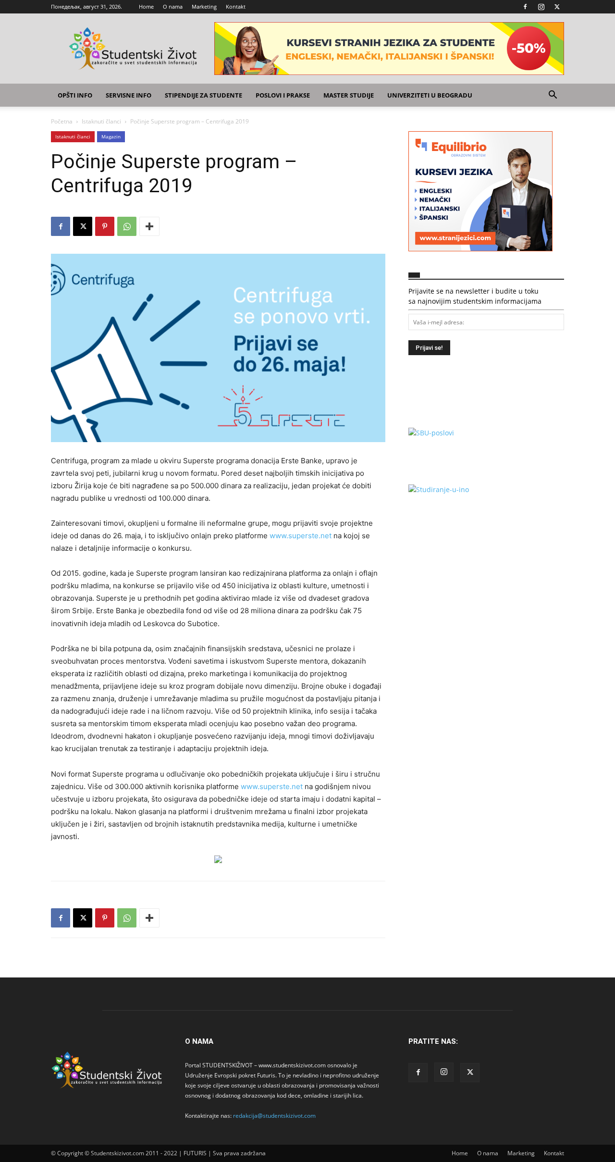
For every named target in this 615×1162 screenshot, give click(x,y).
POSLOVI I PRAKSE (283, 95)
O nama (173, 6)
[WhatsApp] (126, 226)
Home (146, 6)
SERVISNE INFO (128, 95)
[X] (557, 6)
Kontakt (236, 6)
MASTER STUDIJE (348, 95)
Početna (62, 121)
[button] (552, 95)
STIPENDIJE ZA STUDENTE (203, 95)
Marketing (204, 6)
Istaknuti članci (101, 121)
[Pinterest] (104, 226)
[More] (149, 226)
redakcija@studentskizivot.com (274, 1116)
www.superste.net (301, 535)
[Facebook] (525, 6)
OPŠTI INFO (75, 95)
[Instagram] (541, 6)
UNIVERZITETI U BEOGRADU (429, 95)
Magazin (111, 136)
